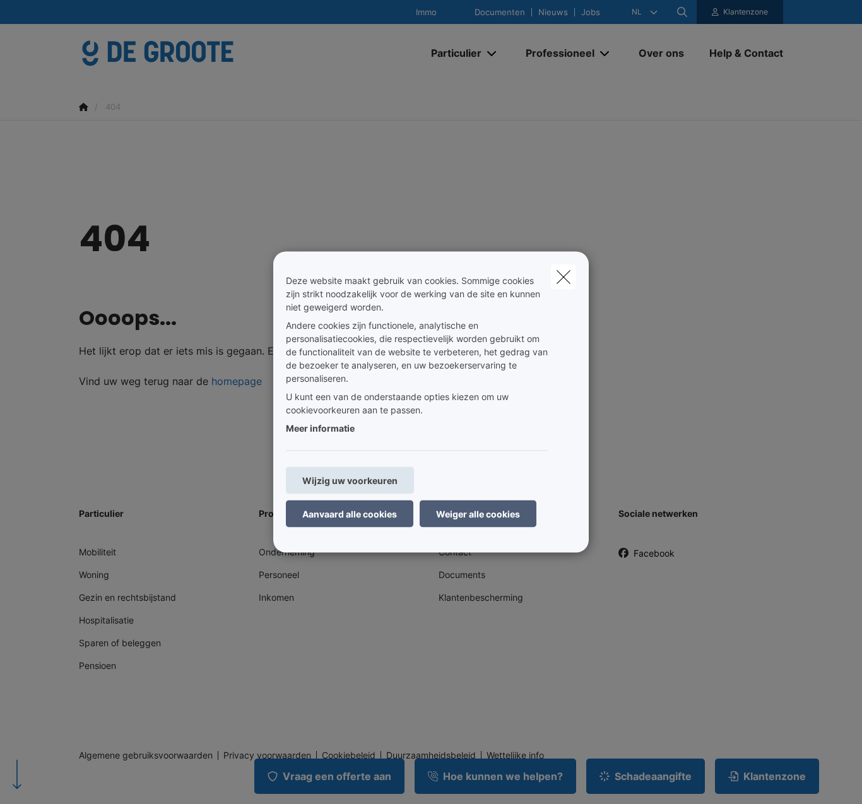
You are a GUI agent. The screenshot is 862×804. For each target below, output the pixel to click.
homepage (236, 381)
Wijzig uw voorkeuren (350, 480)
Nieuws (553, 12)
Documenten (500, 12)
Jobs (590, 12)
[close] (563, 277)
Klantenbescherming (481, 597)
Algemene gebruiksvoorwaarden (146, 755)
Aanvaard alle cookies (349, 514)
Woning (94, 574)
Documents (462, 574)
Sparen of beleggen (120, 642)
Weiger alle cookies (478, 514)
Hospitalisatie (106, 620)
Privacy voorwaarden (267, 755)
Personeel (279, 574)
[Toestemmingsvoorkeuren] (50, 779)
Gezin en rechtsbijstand (127, 597)
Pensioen (97, 665)
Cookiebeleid (348, 755)
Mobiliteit (97, 552)
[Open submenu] (492, 53)
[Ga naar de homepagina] (205, 53)
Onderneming (287, 552)
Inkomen (276, 597)
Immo (426, 12)
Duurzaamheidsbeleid (431, 755)
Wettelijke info (515, 755)
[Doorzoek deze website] (682, 12)
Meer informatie (320, 428)
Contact (455, 552)
